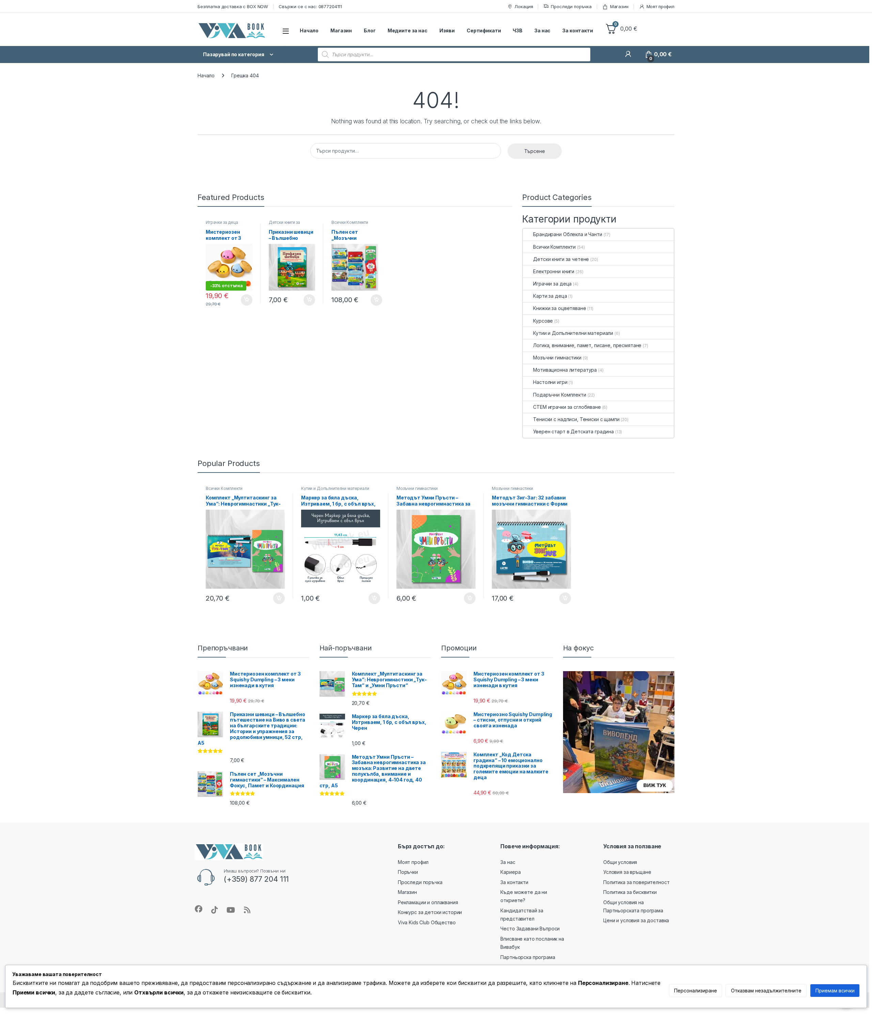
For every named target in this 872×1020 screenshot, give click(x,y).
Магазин (619, 6)
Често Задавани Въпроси (530, 928)
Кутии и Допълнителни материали (573, 333)
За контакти (577, 30)
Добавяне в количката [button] (240, 300)
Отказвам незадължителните (766, 990)
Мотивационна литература (565, 370)
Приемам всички (835, 990)
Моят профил (660, 6)
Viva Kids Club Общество (427, 922)
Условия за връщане (627, 872)
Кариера (510, 872)
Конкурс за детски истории (430, 912)
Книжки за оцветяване (559, 308)
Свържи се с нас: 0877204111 (310, 6)
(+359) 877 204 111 (256, 879)
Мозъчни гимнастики (557, 357)
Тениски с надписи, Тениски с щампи (576, 419)
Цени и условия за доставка (636, 920)
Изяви (447, 30)
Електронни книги (553, 271)
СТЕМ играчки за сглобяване (567, 407)
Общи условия (620, 862)
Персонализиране (695, 990)
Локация (523, 6)
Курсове (543, 321)
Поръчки (408, 872)
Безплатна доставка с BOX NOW (233, 6)
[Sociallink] (198, 909)
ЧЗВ (518, 30)
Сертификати (484, 30)
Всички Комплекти (349, 222)
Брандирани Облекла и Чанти (567, 234)
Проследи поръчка (571, 6)
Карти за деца (550, 296)
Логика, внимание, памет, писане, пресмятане (587, 345)
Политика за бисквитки (630, 892)
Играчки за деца (222, 222)
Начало (309, 30)
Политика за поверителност (636, 882)
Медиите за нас (407, 30)
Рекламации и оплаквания (428, 902)
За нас (542, 30)
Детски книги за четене (284, 224)
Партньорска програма (527, 957)
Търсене (534, 151)
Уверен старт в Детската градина (573, 431)
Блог (369, 30)
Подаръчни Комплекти (559, 395)
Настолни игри (550, 382)
